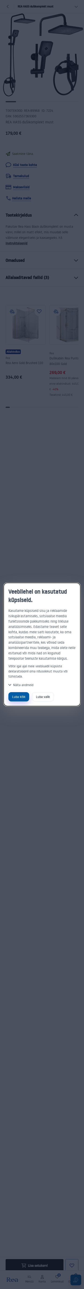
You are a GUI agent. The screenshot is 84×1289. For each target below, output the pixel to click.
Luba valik (43, 696)
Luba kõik (18, 696)
